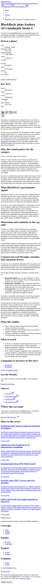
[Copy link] (15, 112)
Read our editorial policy (9, 417)
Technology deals (12, 370)
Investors (18, 3)
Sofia (5, 37)
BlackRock (4, 141)
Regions (35, 3)
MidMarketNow (6, 2)
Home (7, 10)
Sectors (30, 3)
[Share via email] (11, 112)
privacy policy (25, 578)
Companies (24, 3)
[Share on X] (7, 112)
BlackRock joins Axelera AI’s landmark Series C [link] (20, 19)
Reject (3, 582)
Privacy (3, 571)
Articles (7, 3)
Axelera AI (31, 123)
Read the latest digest (7, 384)
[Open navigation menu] (27, 6)
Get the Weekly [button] (20, 6)
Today (3, 3)
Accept (9, 582)
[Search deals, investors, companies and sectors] (13, 6)
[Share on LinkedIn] (3, 112)
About (7, 563)
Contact (7, 564)
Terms (8, 571)
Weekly (12, 3)
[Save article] (3, 115)
